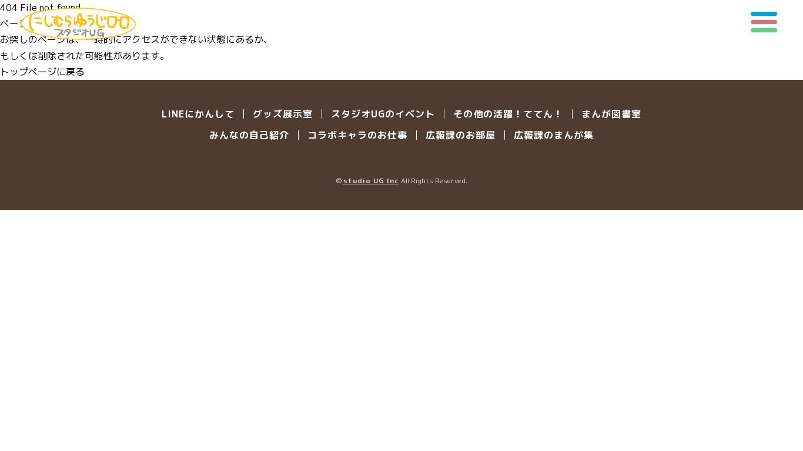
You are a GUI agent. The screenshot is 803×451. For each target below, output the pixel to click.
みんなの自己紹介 (249, 135)
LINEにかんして (198, 113)
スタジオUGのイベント (383, 113)
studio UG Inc (371, 181)
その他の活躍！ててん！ (508, 113)
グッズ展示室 (283, 113)
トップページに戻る (42, 71)
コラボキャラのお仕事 (357, 135)
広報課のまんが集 (554, 135)
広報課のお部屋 (461, 135)
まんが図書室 (611, 113)
